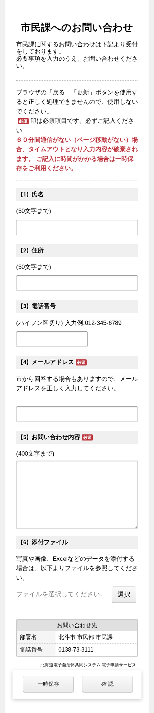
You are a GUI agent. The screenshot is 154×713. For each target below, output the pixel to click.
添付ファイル (50, 542)
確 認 (107, 684)
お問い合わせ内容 (56, 437)
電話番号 (44, 306)
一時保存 (48, 684)
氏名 (38, 194)
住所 (38, 250)
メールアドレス (53, 362)
